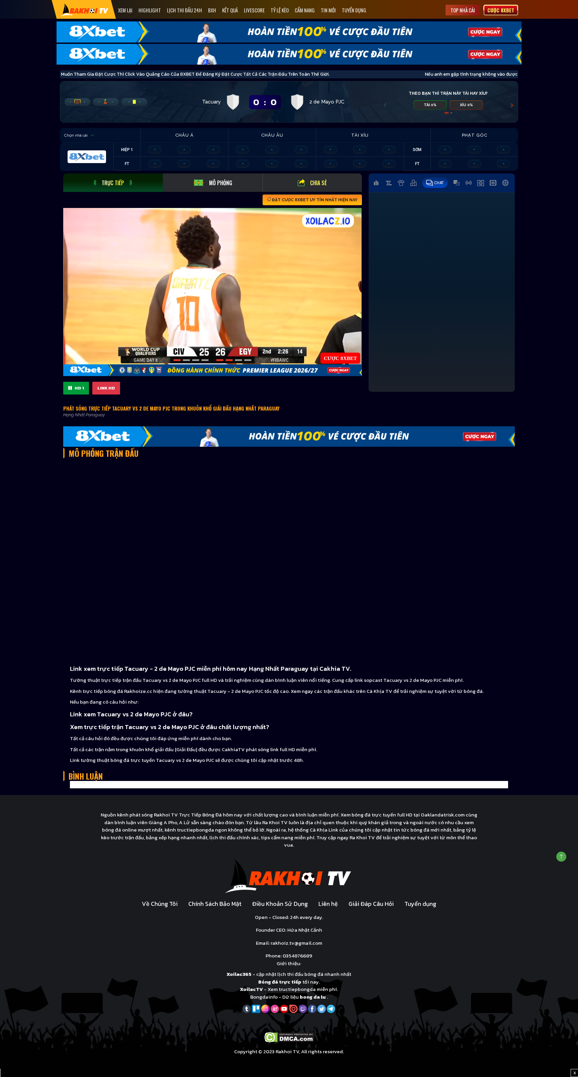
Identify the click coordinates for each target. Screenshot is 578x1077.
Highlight (149, 10)
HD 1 (79, 388)
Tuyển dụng (354, 10)
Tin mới (328, 10)
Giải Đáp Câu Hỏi (371, 903)
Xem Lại (125, 10)
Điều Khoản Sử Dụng (280, 903)
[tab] (113, 182)
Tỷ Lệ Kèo (280, 10)
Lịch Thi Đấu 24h (184, 10)
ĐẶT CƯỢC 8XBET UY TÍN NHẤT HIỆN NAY (314, 200)
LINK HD (106, 388)
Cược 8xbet (500, 10)
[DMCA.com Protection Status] (289, 1036)
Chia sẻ (318, 183)
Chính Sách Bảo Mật (215, 903)
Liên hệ (328, 903)
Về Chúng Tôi (160, 903)
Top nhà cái (463, 10)
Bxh (212, 10)
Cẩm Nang (305, 10)
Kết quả (230, 10)
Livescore (254, 10)
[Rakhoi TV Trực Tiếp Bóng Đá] (85, 9)
